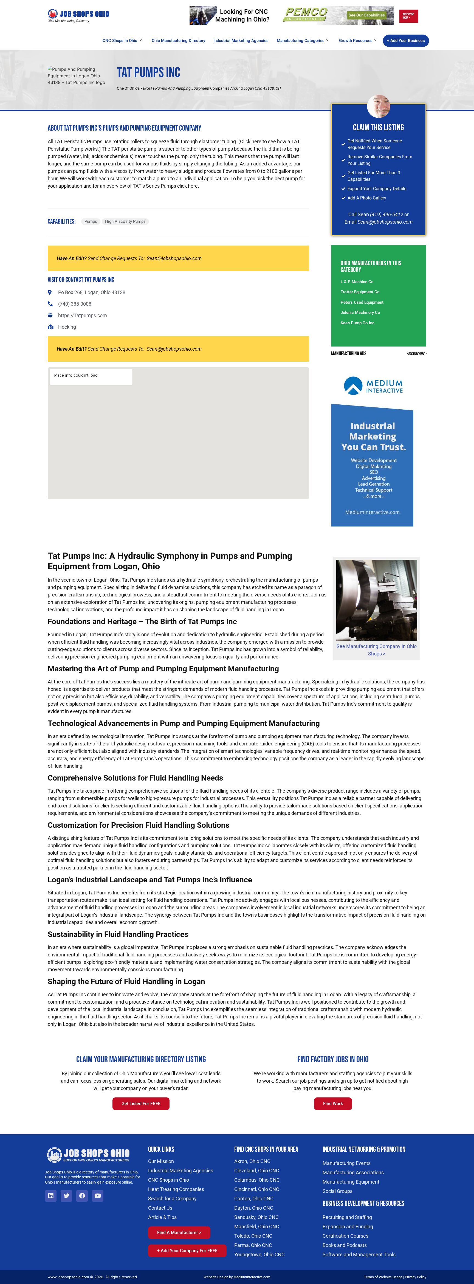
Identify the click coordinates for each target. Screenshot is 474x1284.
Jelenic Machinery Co (360, 312)
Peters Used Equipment (362, 302)
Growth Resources (356, 40)
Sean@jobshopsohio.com (174, 258)
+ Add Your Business (406, 40)
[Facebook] (82, 1196)
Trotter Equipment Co (360, 291)
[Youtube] (97, 1196)
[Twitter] (66, 1196)
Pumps (90, 221)
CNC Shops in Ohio (120, 40)
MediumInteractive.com (251, 1277)
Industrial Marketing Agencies (241, 40)
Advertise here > (408, 16)
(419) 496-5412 (386, 214)
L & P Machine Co (357, 281)
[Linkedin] (51, 1196)
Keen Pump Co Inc (357, 322)
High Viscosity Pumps (125, 221)
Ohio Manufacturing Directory (178, 40)
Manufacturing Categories (301, 40)
